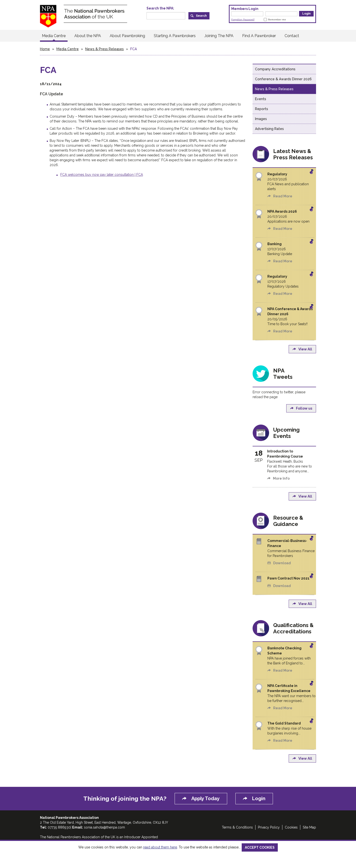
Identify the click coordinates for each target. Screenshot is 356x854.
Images (261, 119)
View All (305, 349)
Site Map (309, 827)
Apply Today (205, 798)
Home (45, 49)
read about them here (160, 847)
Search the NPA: (160, 8)
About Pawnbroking (127, 35)
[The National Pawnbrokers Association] (83, 16)
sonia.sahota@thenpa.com (104, 827)
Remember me (277, 19)
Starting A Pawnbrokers (175, 35)
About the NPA (87, 35)
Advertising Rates (269, 129)
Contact (292, 35)
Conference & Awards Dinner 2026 (283, 79)
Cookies (291, 827)
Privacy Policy (269, 827)
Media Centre (54, 35)
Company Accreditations (275, 69)
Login (258, 798)
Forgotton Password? (243, 19)
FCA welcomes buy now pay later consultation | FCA (101, 175)
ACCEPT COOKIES (260, 847)
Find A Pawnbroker (259, 35)
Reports (261, 109)
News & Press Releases (104, 49)
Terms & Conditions (237, 827)
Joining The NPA (218, 35)
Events (260, 99)
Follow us (304, 408)
